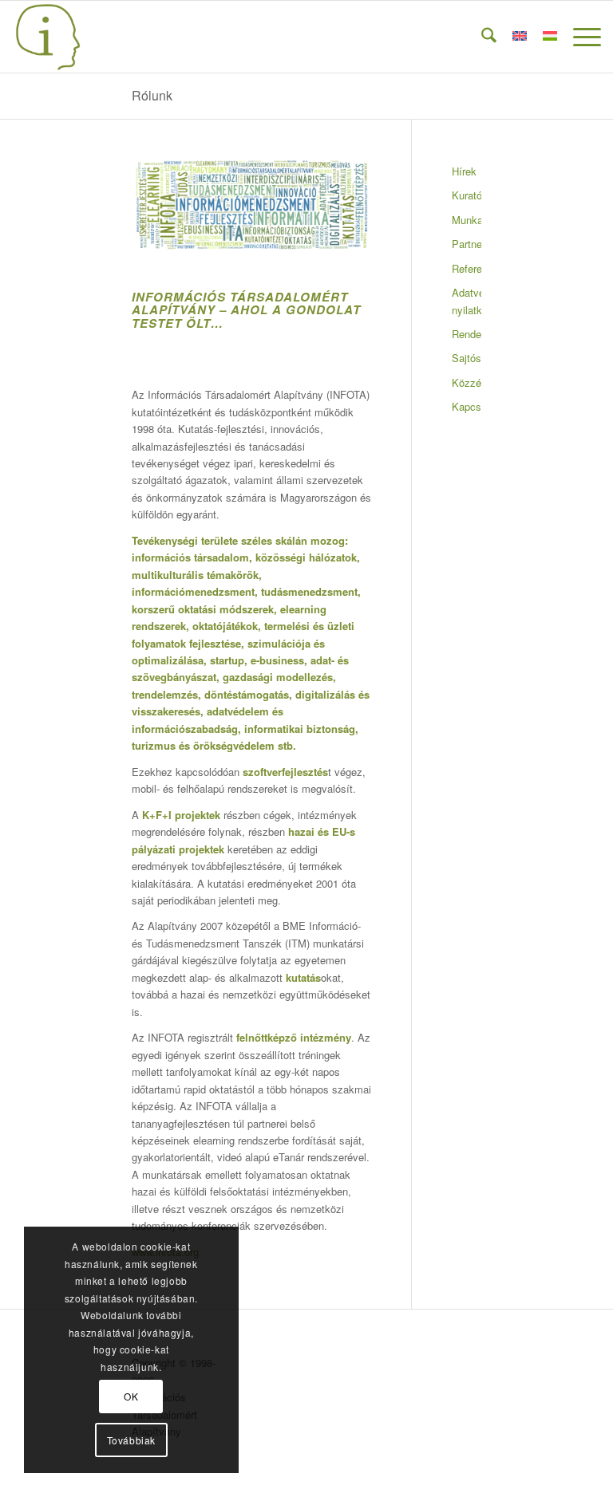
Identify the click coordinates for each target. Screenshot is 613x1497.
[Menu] (579, 37)
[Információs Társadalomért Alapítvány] (48, 37)
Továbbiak (131, 1440)
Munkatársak (466, 219)
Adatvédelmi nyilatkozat (466, 301)
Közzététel (466, 382)
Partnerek (466, 243)
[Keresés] (480, 37)
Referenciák (466, 268)
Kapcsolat (466, 406)
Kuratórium (466, 195)
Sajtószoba (466, 357)
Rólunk (152, 95)
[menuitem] (480, 37)
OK (131, 1396)
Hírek (464, 171)
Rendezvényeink (466, 333)
